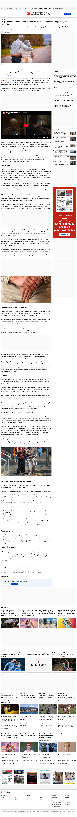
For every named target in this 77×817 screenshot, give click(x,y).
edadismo (4, 426)
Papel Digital (55, 8)
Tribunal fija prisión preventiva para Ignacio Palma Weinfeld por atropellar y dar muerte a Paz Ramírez (62, 163)
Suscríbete (15, 583)
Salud (14, 572)
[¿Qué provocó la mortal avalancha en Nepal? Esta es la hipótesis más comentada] (48, 623)
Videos (35, 8)
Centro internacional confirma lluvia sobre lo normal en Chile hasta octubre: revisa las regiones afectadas (9, 614)
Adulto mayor (12, 571)
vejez (9, 75)
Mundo (31, 8)
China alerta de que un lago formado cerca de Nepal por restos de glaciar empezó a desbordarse (62, 158)
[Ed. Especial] (44, 784)
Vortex (49, 571)
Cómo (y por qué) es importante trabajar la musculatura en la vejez (17, 567)
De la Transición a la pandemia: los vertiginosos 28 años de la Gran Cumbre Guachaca (28, 756)
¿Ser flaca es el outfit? (64, 734)
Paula (59, 732)
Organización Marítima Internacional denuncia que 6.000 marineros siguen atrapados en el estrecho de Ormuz (62, 152)
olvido (14, 80)
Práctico (3, 19)
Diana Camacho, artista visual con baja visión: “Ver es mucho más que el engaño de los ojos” (67, 762)
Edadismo (46, 571)
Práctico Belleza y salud (39, 572)
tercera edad (5, 142)
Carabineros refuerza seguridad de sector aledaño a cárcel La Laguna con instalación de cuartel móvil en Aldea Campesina (61, 145)
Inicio (2, 8)
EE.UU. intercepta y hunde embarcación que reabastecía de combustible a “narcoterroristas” (64, 88)
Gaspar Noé (28, 69)
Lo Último (41, 8)
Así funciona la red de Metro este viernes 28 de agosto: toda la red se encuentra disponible (62, 654)
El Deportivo (26, 8)
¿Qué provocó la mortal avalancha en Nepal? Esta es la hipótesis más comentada (47, 612)
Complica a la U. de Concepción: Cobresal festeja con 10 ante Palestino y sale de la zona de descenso (66, 698)
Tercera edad (18, 571)
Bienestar (8, 571)
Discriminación (41, 571)
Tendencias (42, 693)
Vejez (22, 571)
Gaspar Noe (3, 572)
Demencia (35, 571)
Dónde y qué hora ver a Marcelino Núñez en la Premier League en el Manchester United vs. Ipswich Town (66, 725)
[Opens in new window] (32, 784)
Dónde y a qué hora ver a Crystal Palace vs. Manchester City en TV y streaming (12, 654)
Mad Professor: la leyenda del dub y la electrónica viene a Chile (28, 761)
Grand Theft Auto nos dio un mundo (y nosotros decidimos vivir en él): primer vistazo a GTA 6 (29, 613)
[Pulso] (19, 784)
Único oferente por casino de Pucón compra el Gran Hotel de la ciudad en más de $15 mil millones (28, 698)
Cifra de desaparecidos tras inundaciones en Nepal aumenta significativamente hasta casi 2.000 (65, 100)
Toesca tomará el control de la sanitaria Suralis (27, 724)
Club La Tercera (47, 8)
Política (6, 8)
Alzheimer (31, 571)
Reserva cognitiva (31, 572)
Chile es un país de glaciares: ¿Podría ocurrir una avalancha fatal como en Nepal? (47, 697)
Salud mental (18, 572)
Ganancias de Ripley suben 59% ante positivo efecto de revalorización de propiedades (28, 718)
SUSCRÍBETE (64, 234)
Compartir (4, 64)
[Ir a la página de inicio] (38, 14)
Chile (2, 693)
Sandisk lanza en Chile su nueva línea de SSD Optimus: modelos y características (9, 756)
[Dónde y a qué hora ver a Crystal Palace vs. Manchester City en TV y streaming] (13, 664)
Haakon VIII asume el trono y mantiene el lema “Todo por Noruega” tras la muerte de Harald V (61, 133)
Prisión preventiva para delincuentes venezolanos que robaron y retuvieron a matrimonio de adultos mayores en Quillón (65, 76)
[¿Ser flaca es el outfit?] (67, 747)
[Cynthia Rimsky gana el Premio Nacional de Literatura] (29, 747)
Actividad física (24, 572)
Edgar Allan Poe (9, 572)
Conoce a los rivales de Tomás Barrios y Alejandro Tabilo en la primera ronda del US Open (67, 718)
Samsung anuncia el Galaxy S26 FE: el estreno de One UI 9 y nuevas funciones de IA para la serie (66, 613)
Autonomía (26, 571)
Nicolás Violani (8, 32)
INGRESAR (74, 13)
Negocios (15, 8)
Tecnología (21, 8)
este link (37, 502)
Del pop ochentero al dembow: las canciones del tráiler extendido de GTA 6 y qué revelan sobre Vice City (48, 718)
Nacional (10, 8)
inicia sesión (6, 583)
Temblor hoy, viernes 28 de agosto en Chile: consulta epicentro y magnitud (37, 653)
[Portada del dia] (64, 211)
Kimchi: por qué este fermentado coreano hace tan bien (65, 755)
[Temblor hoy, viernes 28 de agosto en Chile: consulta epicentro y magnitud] (38, 664)
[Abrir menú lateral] (2, 14)
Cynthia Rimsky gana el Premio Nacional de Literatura (28, 734)
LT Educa (61, 8)
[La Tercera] (6, 784)
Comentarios (10, 64)
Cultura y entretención (26, 732)
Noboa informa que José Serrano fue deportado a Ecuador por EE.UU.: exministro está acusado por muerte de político (64, 83)
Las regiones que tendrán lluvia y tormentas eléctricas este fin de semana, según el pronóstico (46, 725)
